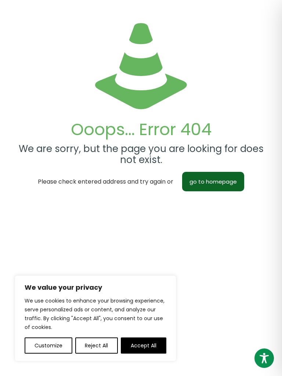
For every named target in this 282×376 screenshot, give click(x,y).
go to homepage (213, 181)
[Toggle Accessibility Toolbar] (264, 358)
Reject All (96, 345)
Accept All (143, 345)
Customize (48, 345)
